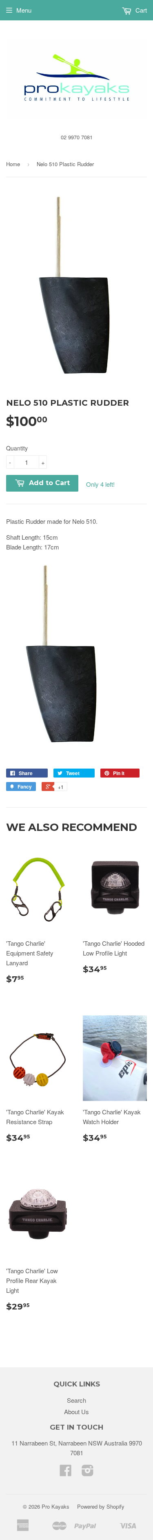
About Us (76, 1411)
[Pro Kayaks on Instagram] (88, 1472)
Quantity (17, 448)
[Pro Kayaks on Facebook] (66, 1472)
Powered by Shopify (100, 1506)
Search (76, 1400)
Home (13, 164)
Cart (140, 10)
